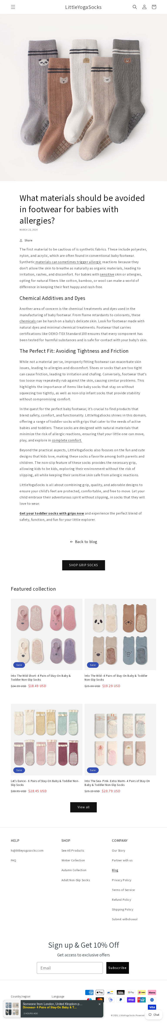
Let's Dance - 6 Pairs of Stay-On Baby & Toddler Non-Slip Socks (45, 783)
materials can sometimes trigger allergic (68, 262)
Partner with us (122, 860)
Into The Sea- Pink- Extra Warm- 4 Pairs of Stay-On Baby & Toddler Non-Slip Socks (117, 783)
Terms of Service (123, 890)
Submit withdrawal (124, 919)
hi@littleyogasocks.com (27, 850)
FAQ (13, 860)
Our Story (118, 850)
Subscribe (118, 968)
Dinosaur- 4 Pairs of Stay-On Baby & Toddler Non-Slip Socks (50, 1007)
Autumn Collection (74, 870)
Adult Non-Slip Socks (76, 880)
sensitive (107, 274)
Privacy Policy (121, 880)
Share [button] (28, 240)
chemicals (28, 321)
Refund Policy (121, 900)
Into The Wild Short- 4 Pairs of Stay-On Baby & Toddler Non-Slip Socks (41, 678)
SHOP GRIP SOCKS (83, 565)
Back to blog (86, 541)
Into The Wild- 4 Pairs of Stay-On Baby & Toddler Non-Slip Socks (116, 678)
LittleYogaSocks (127, 1015)
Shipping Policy (122, 909)
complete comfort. (67, 440)
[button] (13, 7)
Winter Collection (73, 860)
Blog (115, 870)
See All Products (73, 850)
